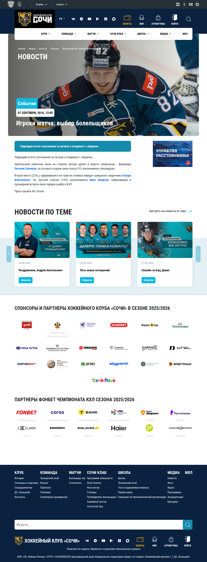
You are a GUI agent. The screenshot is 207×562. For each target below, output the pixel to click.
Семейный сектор (96, 501)
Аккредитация (175, 497)
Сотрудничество (23, 487)
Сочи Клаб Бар (95, 506)
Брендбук (173, 501)
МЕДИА (174, 472)
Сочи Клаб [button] (117, 33)
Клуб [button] (44, 33)
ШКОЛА (124, 472)
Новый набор (125, 492)
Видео (171, 487)
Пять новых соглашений (95, 270)
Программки (174, 492)
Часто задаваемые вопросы (133, 487)
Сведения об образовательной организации (142, 497)
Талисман (45, 492)
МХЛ (185, 33)
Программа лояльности (100, 478)
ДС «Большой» (22, 492)
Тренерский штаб (49, 478)
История (19, 478)
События (25, 280)
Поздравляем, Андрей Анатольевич (40, 270)
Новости (172, 478)
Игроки (44, 482)
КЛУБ (19, 472)
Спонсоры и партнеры (26, 482)
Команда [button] (68, 33)
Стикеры (92, 492)
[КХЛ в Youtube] (191, 4)
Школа (121, 478)
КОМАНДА (48, 472)
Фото (170, 482)
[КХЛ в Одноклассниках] (184, 4)
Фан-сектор (93, 487)
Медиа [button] (164, 33)
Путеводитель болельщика (101, 497)
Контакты (20, 497)
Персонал (45, 487)
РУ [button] (61, 18)
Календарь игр (77, 478)
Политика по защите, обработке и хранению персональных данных (103, 548)
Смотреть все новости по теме (167, 211)
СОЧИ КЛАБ (96, 472)
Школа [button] (141, 33)
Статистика (75, 482)
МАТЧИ (75, 472)
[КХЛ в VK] (178, 4)
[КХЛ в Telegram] (197, 4)
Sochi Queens (94, 482)
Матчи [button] (91, 33)
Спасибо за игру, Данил (155, 270)
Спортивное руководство (53, 497)
